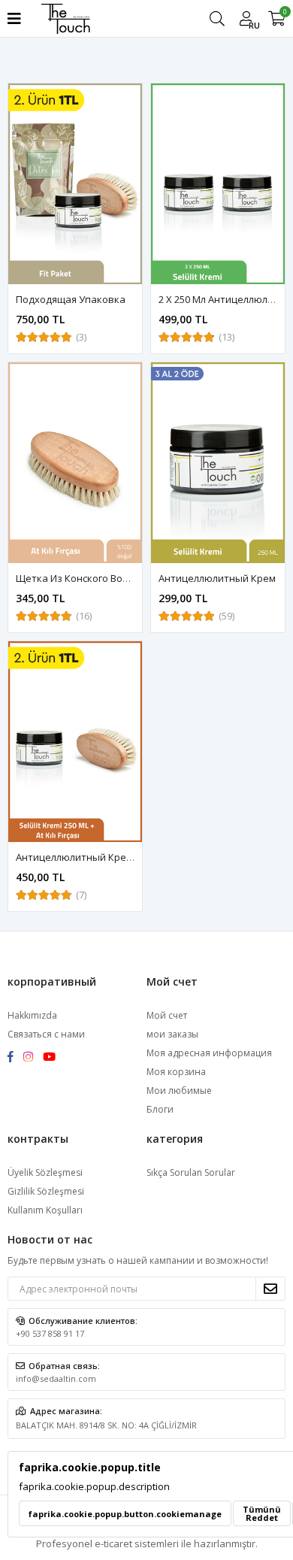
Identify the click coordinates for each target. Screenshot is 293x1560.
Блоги (160, 1109)
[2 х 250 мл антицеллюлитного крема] (218, 183)
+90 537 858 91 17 (50, 1333)
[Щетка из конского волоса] (75, 462)
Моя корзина (176, 1071)
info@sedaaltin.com (56, 1378)
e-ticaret (113, 1543)
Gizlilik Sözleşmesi (46, 1191)
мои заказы (172, 1034)
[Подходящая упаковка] (75, 183)
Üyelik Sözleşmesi (45, 1172)
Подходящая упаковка (70, 299)
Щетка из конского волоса (80, 578)
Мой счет (166, 1015)
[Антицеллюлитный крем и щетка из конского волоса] (75, 741)
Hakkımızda (32, 1015)
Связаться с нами (46, 1034)
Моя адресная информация (209, 1053)
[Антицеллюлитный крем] (218, 462)
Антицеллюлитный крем (217, 578)
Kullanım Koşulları (45, 1210)
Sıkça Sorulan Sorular (190, 1172)
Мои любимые (179, 1090)
